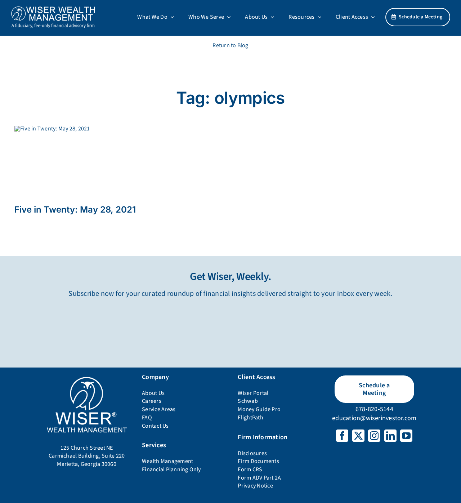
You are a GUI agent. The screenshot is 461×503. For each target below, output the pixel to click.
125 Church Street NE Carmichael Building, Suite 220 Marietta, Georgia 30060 (87, 456)
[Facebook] (342, 435)
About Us (153, 393)
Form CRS (250, 469)
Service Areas (158, 409)
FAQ (147, 418)
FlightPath (250, 418)
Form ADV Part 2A (259, 478)
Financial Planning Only (171, 469)
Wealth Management (167, 461)
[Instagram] (374, 435)
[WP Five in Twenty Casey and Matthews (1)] (52, 129)
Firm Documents (258, 461)
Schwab (248, 401)
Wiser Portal (253, 393)
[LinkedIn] (390, 435)
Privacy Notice (255, 486)
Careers (151, 401)
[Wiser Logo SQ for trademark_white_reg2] (86, 378)
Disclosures (252, 453)
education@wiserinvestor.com (374, 418)
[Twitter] (358, 435)
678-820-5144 (374, 409)
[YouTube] (406, 435)
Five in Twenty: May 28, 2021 (75, 209)
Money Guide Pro (259, 409)
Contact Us (155, 426)
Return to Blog (230, 45)
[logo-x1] (53, 9)
